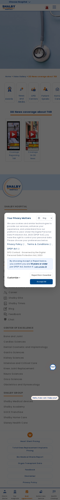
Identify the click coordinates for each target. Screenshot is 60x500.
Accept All (41, 281)
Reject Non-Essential (41, 275)
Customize (12, 277)
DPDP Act (12, 248)
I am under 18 (40, 266)
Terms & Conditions (38, 244)
